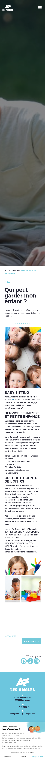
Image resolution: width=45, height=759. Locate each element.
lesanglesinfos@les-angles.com (22, 714)
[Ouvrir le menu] (40, 7)
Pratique (16, 270)
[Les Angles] (7, 7)
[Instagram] (37, 661)
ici (13, 400)
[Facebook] (24, 661)
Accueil (8, 270)
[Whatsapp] (30, 661)
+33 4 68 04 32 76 (22, 707)
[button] (23, 565)
